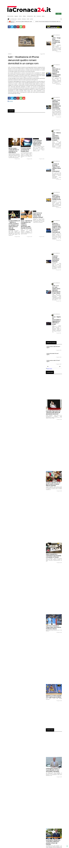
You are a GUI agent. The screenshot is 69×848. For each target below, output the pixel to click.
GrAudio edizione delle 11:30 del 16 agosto (53, 361)
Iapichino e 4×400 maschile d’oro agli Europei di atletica (53, 696)
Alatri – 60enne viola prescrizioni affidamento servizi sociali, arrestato (56, 136)
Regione (16, 16)
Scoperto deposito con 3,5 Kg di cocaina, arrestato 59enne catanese (53, 484)
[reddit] (23, 26)
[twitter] (12, 26)
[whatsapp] (21, 26)
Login (58, 13)
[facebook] (9, 26)
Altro (31, 19)
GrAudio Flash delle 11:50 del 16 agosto (52, 354)
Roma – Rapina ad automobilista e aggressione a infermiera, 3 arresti (56, 320)
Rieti (35, 16)
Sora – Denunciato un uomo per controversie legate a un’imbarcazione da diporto (56, 72)
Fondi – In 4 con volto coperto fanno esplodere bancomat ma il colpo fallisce (56, 289)
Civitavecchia (30, 16)
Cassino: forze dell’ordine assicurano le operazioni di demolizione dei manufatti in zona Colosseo (56, 104)
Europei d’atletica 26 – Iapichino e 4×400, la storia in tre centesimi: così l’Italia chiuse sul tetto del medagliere (14, 225)
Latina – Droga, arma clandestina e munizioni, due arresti (56, 40)
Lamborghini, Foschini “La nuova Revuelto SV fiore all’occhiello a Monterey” (53, 770)
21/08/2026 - (28, 21)
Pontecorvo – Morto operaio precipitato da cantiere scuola (56, 197)
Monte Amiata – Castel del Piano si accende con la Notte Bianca (14, 150)
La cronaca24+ (13, 19)
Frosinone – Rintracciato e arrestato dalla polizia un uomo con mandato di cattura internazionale (56, 228)
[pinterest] (18, 26)
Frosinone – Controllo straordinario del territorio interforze (55, 259)
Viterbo (24, 16)
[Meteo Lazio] (49, 368)
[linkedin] (15, 26)
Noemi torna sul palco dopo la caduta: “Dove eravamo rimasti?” (38, 215)
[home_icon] (8, 19)
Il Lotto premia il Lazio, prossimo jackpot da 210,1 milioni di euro (37, 143)
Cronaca (24, 19)
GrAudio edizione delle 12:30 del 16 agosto (53, 347)
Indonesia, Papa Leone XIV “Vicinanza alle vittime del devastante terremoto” (53, 412)
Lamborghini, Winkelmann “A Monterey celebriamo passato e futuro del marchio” (53, 842)
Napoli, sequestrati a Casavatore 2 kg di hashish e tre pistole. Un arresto (53, 555)
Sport (28, 19)
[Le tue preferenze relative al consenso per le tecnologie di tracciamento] (67, 846)
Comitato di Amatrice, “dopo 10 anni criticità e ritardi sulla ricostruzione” (56, 167)
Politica (19, 19)
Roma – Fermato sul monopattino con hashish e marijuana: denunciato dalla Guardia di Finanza (26, 224)
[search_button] (61, 19)
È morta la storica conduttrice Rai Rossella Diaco (26, 149)
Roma (20, 16)
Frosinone (39, 16)
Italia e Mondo (10, 16)
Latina (43, 16)
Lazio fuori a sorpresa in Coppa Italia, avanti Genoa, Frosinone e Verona (53, 627)
